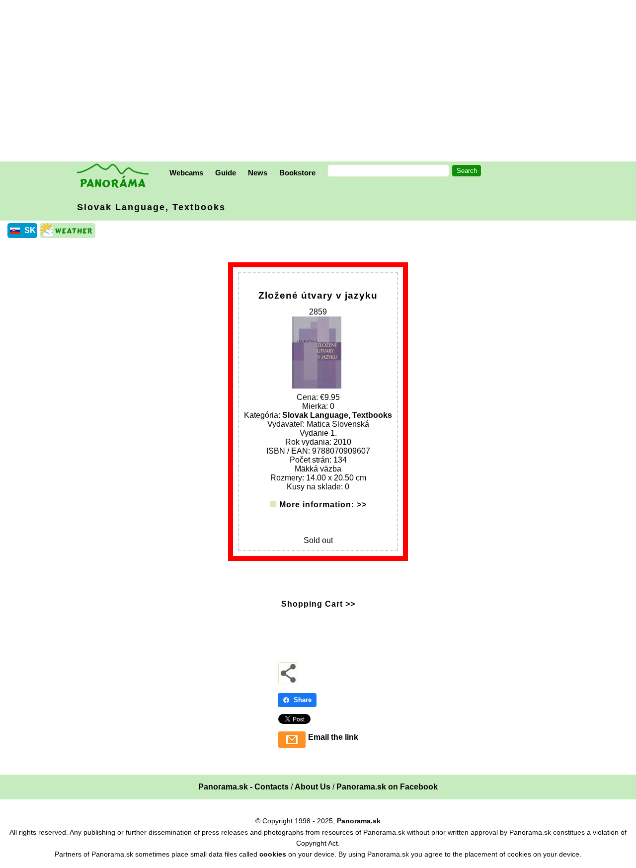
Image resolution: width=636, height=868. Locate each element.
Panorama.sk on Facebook (387, 787)
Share (303, 700)
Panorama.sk (359, 821)
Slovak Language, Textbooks (151, 207)
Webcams (186, 172)
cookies (272, 854)
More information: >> (323, 504)
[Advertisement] (320, 82)
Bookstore (297, 172)
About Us (312, 787)
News (257, 172)
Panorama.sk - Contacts (243, 787)
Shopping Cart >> (318, 604)
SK (30, 230)
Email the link (333, 737)
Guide (225, 172)
